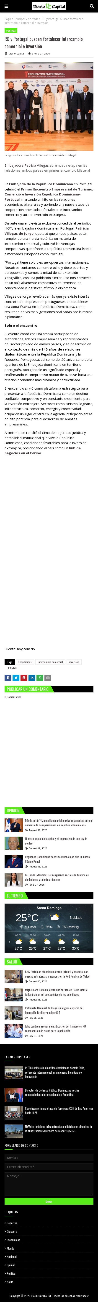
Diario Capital (16, 53)
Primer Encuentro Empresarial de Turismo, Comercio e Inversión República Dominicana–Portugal (49, 194)
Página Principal (15, 19)
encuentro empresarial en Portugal (57, 155)
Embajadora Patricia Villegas (27, 165)
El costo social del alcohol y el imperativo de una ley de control (56, 840)
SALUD (12, 962)
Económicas (25, 662)
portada (33, 19)
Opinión (11, 1265)
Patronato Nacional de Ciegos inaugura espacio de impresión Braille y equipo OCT (54, 1010)
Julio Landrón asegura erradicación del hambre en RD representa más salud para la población (55, 1028)
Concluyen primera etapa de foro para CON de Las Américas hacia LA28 (59, 1110)
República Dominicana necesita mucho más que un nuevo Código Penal (57, 859)
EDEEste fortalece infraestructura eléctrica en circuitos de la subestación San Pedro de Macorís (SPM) (59, 1128)
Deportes (12, 1223)
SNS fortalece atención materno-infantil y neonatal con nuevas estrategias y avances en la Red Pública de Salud (57, 973)
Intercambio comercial (50, 662)
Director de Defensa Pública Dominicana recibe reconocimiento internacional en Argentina (52, 1092)
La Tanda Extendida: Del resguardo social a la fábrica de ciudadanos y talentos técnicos (57, 877)
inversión (74, 662)
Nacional (12, 1256)
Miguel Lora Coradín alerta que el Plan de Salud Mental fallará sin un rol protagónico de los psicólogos (56, 992)
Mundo (10, 1248)
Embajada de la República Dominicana (41, 184)
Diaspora (12, 1231)
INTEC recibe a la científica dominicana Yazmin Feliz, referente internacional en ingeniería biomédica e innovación (55, 1072)
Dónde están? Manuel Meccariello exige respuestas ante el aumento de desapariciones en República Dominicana (59, 822)
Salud (10, 1282)
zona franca (21, 306)
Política (11, 1273)
